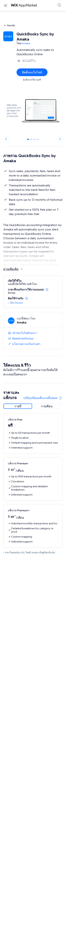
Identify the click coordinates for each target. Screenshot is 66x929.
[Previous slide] (6, 139)
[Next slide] (60, 139)
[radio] (17, 406)
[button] (47, 289)
